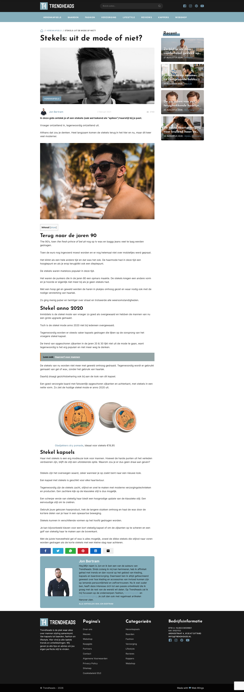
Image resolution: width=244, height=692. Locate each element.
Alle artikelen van (96, 604)
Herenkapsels (52, 17)
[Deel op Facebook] (45, 551)
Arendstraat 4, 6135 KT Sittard (184, 633)
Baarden (73, 17)
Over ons (87, 629)
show (53, 227)
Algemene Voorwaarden (95, 658)
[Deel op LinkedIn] (95, 551)
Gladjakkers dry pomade (69, 445)
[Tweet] (58, 551)
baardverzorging (88, 596)
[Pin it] (83, 551)
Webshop (181, 17)
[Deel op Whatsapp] (70, 551)
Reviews (146, 17)
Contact (87, 653)
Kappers (163, 17)
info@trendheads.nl (179, 636)
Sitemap (87, 668)
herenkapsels (131, 592)
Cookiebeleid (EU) (92, 673)
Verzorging (108, 17)
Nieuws (86, 634)
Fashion (90, 17)
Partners (87, 648)
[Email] (108, 551)
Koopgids (87, 644)
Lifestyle (129, 17)
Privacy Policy (90, 663)
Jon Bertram (56, 111)
